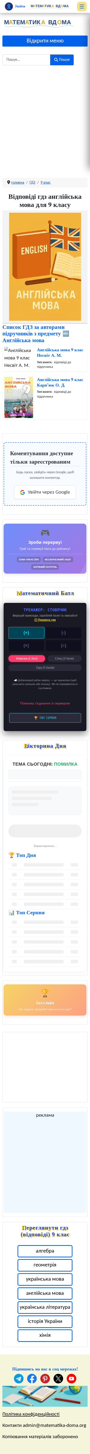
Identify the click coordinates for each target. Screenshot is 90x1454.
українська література (45, 1307)
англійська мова (45, 1293)
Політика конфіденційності (31, 1414)
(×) (26, 645)
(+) (26, 632)
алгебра (45, 1251)
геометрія (45, 1265)
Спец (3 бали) (64, 658)
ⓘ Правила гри (45, 620)
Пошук (64, 60)
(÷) (63, 645)
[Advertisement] (45, 118)
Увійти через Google (49, 492)
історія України (45, 1321)
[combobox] (26, 60)
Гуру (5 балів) (45, 667)
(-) (63, 632)
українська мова (45, 1279)
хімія (45, 1335)
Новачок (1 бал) (26, 658)
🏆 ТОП (45, 718)
